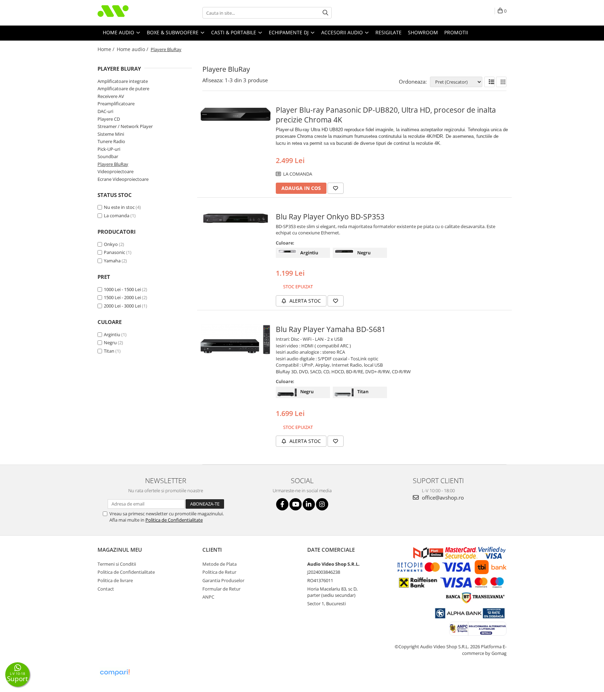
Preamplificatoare (116, 103)
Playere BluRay (113, 164)
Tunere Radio (111, 141)
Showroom (423, 32)
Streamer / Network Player (125, 126)
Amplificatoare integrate (123, 81)
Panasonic (114, 252)
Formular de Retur (221, 589)
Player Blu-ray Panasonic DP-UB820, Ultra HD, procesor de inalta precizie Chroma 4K (386, 115)
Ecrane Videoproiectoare (123, 179)
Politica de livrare (115, 580)
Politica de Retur (219, 572)
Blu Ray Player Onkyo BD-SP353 (330, 216)
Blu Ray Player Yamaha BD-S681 (331, 329)
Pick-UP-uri (109, 149)
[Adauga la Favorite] (336, 188)
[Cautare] (325, 13)
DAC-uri (105, 111)
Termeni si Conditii (117, 564)
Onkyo (111, 244)
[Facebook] (282, 504)
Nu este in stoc (119, 207)
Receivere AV (111, 96)
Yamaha (112, 260)
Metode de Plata (219, 564)
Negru (110, 342)
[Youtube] (295, 504)
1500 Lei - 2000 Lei (122, 297)
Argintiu (112, 334)
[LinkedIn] (309, 504)
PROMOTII (456, 32)
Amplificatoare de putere (123, 88)
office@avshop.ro (442, 497)
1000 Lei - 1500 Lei (122, 289)
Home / (107, 49)
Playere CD (109, 119)
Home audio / (133, 49)
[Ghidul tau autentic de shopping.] (114, 672)
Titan (109, 351)
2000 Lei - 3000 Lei (122, 306)
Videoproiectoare (116, 171)
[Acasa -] (132, 12)
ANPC (208, 597)
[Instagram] (322, 504)
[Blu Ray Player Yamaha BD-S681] (236, 339)
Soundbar (108, 156)
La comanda (116, 215)
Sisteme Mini (111, 134)
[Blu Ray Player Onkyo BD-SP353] (236, 218)
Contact (106, 589)
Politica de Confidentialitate (174, 520)
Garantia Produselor (223, 580)
